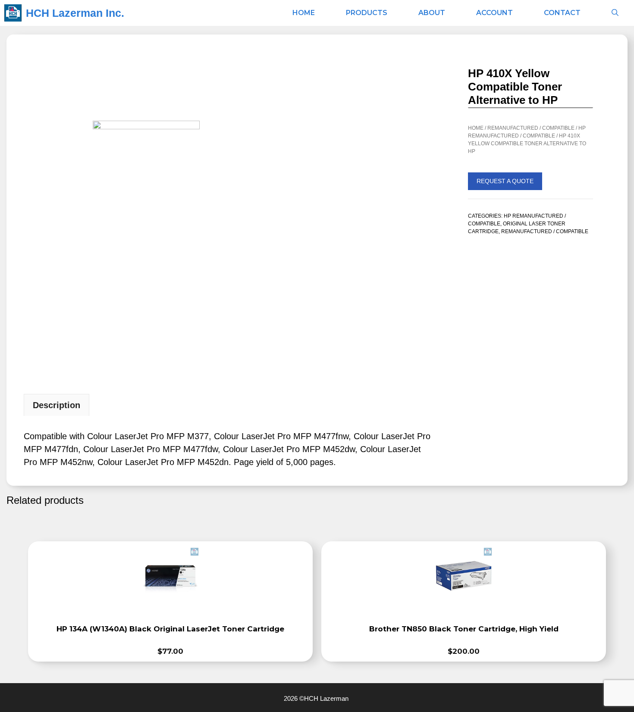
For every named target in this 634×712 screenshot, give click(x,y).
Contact (562, 13)
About (431, 13)
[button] (615, 13)
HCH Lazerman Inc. (75, 13)
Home (303, 13)
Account (494, 13)
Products (366, 13)
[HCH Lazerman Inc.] (13, 13)
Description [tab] (56, 405)
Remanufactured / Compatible (530, 128)
